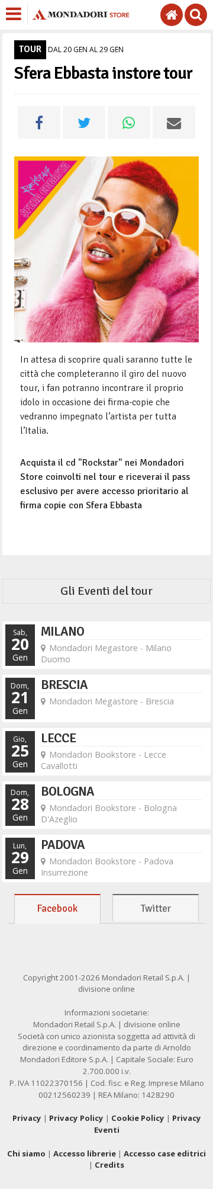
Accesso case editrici (165, 1153)
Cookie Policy (137, 1118)
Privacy (26, 1118)
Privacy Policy (76, 1118)
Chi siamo (26, 1153)
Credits (109, 1164)
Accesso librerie (84, 1153)
